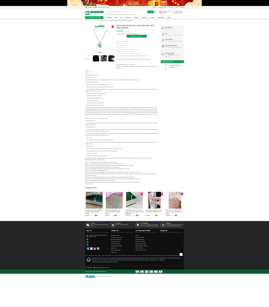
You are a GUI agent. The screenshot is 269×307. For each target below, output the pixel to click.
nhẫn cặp (113, 14)
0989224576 (121, 64)
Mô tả (86, 70)
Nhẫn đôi (109, 14)
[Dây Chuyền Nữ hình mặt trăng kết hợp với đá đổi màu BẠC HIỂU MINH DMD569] (94, 200)
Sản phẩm (109, 17)
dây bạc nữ (128, 66)
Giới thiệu (154, 7)
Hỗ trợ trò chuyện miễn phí (103, 7)
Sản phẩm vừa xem (167, 61)
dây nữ (156, 66)
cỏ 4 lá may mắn (121, 66)
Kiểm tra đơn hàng (140, 237)
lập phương (119, 68)
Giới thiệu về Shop (115, 235)
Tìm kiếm (151, 12)
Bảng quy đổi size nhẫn (141, 243)
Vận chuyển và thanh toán (117, 237)
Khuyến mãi (113, 248)
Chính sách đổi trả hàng (116, 245)
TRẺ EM (136, 17)
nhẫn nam (130, 14)
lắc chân (122, 14)
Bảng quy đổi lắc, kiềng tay (141, 245)
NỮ (122, 17)
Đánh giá (87, 73)
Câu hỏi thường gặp (140, 239)
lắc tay (119, 14)
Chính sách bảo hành (116, 243)
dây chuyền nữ (151, 66)
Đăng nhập (164, 11)
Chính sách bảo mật (115, 241)
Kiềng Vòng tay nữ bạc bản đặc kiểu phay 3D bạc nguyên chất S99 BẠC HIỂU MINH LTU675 (134, 212)
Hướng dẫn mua (88, 71)
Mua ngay (92, 208)
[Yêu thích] (149, 36)
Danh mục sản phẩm (94, 17)
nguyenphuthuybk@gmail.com (102, 267)
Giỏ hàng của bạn (179, 11)
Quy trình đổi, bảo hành (141, 250)
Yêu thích (182, 7)
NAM (116, 17)
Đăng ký (169, 11)
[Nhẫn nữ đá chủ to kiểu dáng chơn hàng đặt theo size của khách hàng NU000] (175, 200)
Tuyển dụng (113, 252)
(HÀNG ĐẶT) (161, 17)
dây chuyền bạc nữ (143, 66)
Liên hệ (176, 7)
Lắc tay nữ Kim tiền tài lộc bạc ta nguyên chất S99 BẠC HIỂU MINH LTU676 (112, 212)
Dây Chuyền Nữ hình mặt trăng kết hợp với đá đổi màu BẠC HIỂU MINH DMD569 (93, 212)
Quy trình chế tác (139, 248)
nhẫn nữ (133, 14)
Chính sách (171, 7)
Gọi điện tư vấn (90, 7)
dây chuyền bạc (134, 66)
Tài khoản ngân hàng (162, 7)
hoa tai (126, 14)
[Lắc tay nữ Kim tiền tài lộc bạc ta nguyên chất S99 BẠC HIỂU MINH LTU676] (114, 200)
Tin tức (152, 17)
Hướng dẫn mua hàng (140, 241)
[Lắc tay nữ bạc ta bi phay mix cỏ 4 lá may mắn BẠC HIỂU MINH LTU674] (155, 200)
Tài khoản (164, 12)
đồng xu (116, 14)
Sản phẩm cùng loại (91, 187)
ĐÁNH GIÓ (144, 17)
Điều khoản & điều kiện (116, 239)
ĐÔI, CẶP (128, 17)
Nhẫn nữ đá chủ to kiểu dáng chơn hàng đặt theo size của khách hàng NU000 (174, 212)
